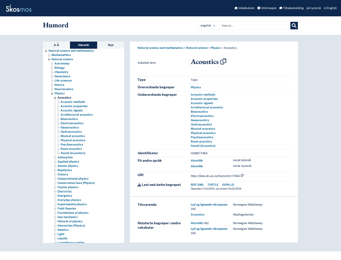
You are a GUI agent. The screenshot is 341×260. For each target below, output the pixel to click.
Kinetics (63, 230)
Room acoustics (71, 149)
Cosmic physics (68, 187)
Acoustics (64, 97)
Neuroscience (64, 89)
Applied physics (68, 161)
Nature (59, 85)
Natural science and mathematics (71, 50)
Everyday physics (69, 200)
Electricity (65, 191)
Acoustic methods (73, 102)
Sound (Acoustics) (73, 153)
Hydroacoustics (71, 131)
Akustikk (197, 160)
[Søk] (294, 26)
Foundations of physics (73, 213)
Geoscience (62, 76)
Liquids (62, 238)
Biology (60, 67)
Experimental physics (72, 204)
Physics (60, 93)
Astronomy (62, 63)
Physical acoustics (73, 140)
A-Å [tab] (56, 45)
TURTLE (212, 184)
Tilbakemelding (293, 8)
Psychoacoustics (72, 144)
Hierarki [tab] (83, 45)
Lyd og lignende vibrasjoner (209, 204)
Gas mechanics (68, 217)
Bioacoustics (69, 119)
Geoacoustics (70, 127)
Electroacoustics (72, 123)
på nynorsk (314, 8)
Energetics (65, 195)
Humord (56, 25)
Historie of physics (70, 221)
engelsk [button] (206, 25)
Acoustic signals (72, 110)
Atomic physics (68, 166)
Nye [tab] (110, 45)
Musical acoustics (73, 136)
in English (330, 8)
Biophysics (65, 170)
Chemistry (61, 72)
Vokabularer (246, 8)
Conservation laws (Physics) (76, 183)
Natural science (62, 59)
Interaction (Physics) (71, 225)
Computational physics (73, 178)
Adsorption (65, 157)
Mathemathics (61, 55)
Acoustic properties (74, 106)
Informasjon (268, 8)
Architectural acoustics (77, 114)
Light (61, 234)
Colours (63, 174)
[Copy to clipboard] (223, 61)
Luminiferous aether (71, 242)
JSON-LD (228, 184)
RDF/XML (197, 184)
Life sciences (63, 80)
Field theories (67, 208)
